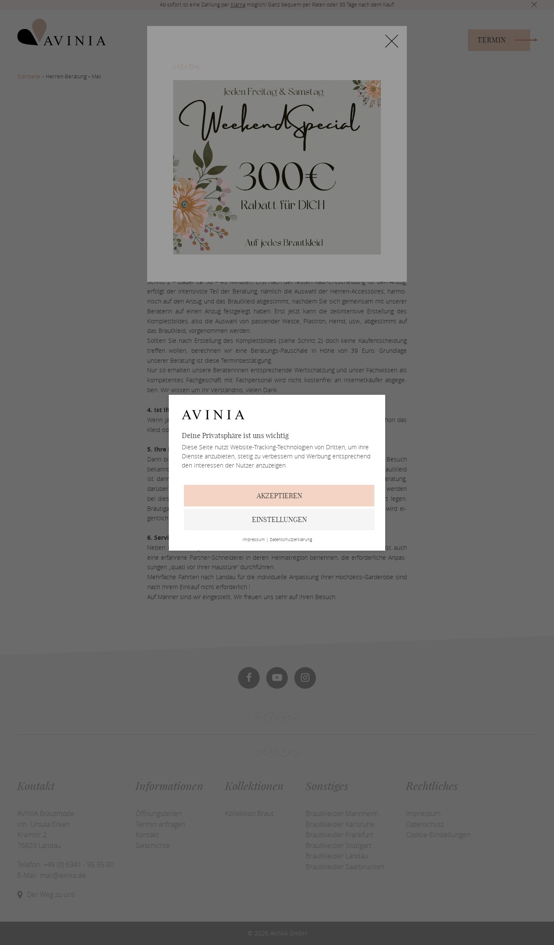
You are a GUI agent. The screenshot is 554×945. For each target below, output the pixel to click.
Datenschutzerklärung (291, 540)
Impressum (253, 540)
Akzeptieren (279, 495)
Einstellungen (279, 519)
